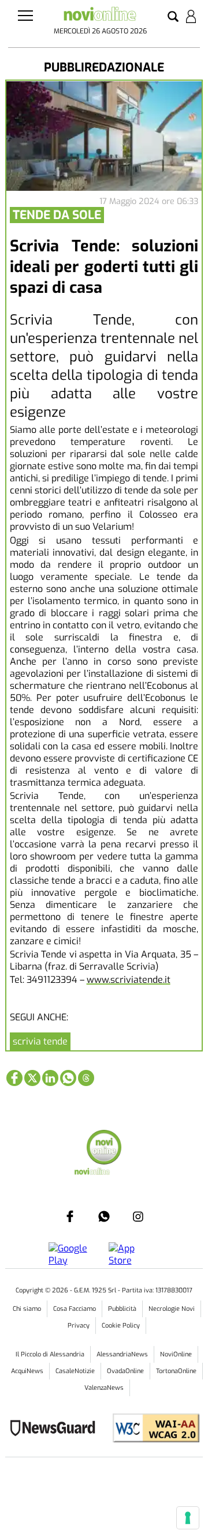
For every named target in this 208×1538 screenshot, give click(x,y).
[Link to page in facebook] (14, 1078)
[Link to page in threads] (86, 1078)
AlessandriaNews (122, 1354)
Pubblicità (122, 1309)
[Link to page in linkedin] (50, 1078)
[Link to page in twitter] (32, 1078)
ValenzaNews (104, 1388)
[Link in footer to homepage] (104, 1148)
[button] (173, 17)
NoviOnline (176, 1354)
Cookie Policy (121, 1325)
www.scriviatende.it (128, 980)
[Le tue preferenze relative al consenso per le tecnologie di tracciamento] (188, 1518)
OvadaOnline (125, 1371)
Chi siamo (27, 1309)
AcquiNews (27, 1371)
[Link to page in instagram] (138, 1216)
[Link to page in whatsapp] (68, 1078)
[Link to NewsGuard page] (56, 1429)
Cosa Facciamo (74, 1309)
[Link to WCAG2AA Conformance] (151, 1429)
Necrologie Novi (171, 1309)
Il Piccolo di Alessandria (50, 1354)
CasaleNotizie (75, 1371)
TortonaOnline (176, 1371)
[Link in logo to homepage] (100, 16)
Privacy (79, 1325)
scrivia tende (40, 1041)
